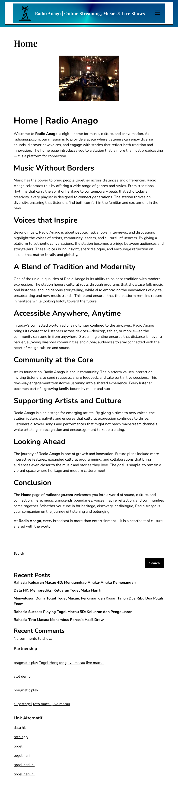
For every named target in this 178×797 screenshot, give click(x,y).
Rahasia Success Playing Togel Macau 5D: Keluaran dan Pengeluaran (73, 611)
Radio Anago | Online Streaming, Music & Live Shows (90, 13)
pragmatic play (26, 662)
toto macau (42, 704)
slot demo (22, 676)
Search (19, 553)
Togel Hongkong (53, 662)
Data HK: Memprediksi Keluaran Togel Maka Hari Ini (58, 590)
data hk (20, 727)
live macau (76, 662)
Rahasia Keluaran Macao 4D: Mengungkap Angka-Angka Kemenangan (75, 582)
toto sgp (21, 737)
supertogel (23, 704)
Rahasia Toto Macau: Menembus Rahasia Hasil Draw (59, 619)
